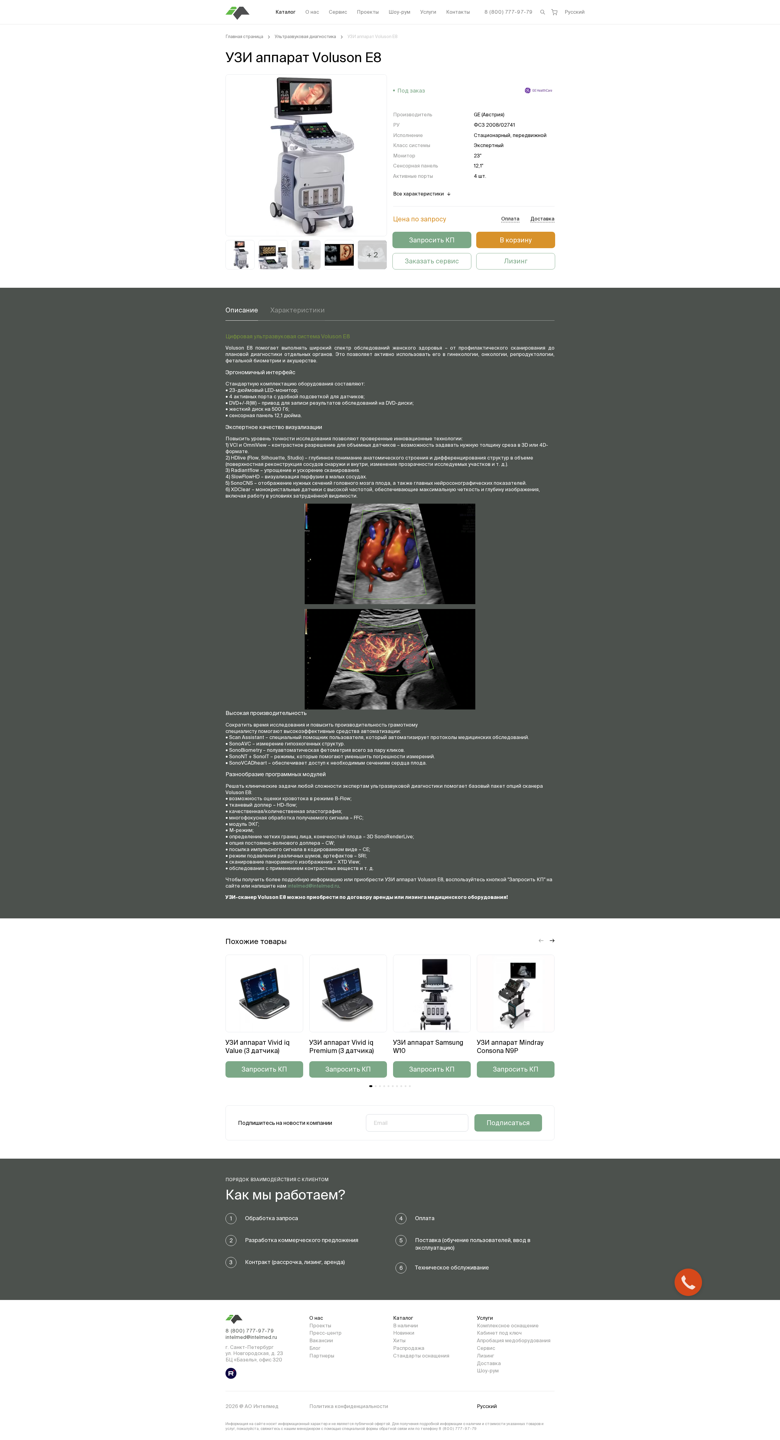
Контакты (458, 12)
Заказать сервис (432, 261)
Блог (315, 1348)
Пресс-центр (325, 1333)
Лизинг (516, 261)
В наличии (405, 1325)
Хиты (399, 1340)
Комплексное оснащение (508, 1325)
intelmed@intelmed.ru (313, 886)
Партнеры (321, 1355)
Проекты (368, 12)
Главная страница (244, 36)
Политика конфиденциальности (348, 1406)
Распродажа (408, 1348)
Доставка (489, 1363)
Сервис (338, 12)
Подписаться (508, 1122)
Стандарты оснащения (421, 1355)
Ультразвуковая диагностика (305, 36)
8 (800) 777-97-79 (508, 12)
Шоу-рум (399, 12)
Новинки (403, 1333)
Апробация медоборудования (514, 1340)
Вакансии (321, 1340)
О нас (312, 12)
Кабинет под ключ (499, 1333)
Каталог (285, 12)
